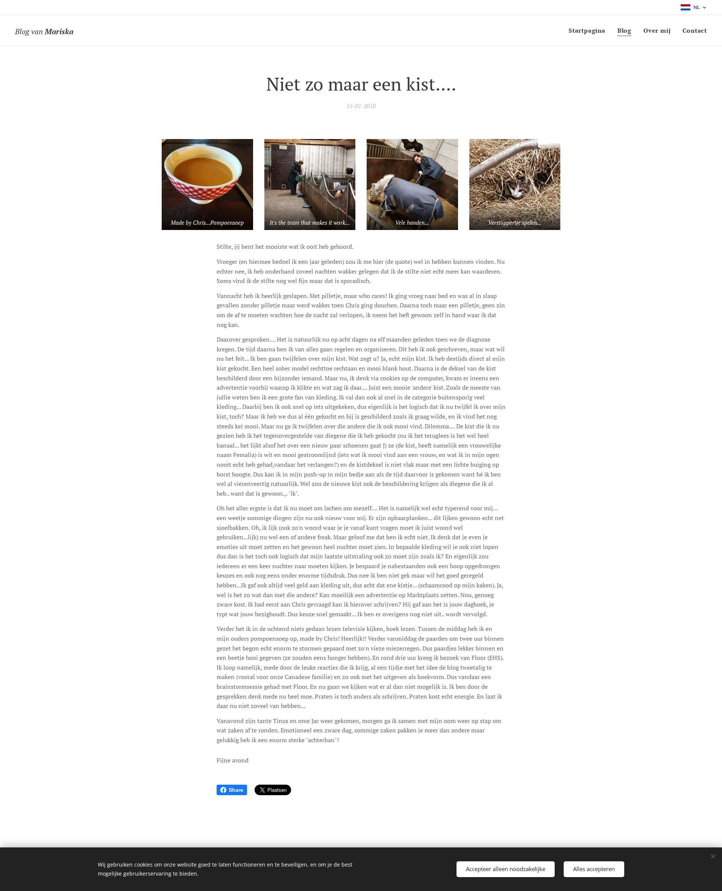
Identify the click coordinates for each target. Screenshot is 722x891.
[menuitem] (589, 30)
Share (236, 790)
